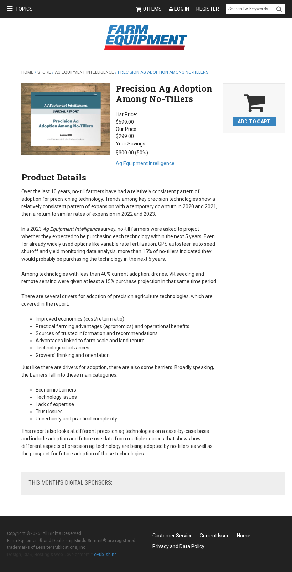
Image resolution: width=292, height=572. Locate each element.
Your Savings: (131, 144)
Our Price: (126, 129)
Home (27, 72)
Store (44, 72)
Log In (181, 9)
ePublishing (105, 554)
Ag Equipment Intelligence (84, 72)
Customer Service (172, 535)
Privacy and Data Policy (178, 546)
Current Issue (215, 535)
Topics (24, 9)
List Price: (126, 114)
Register (207, 9)
